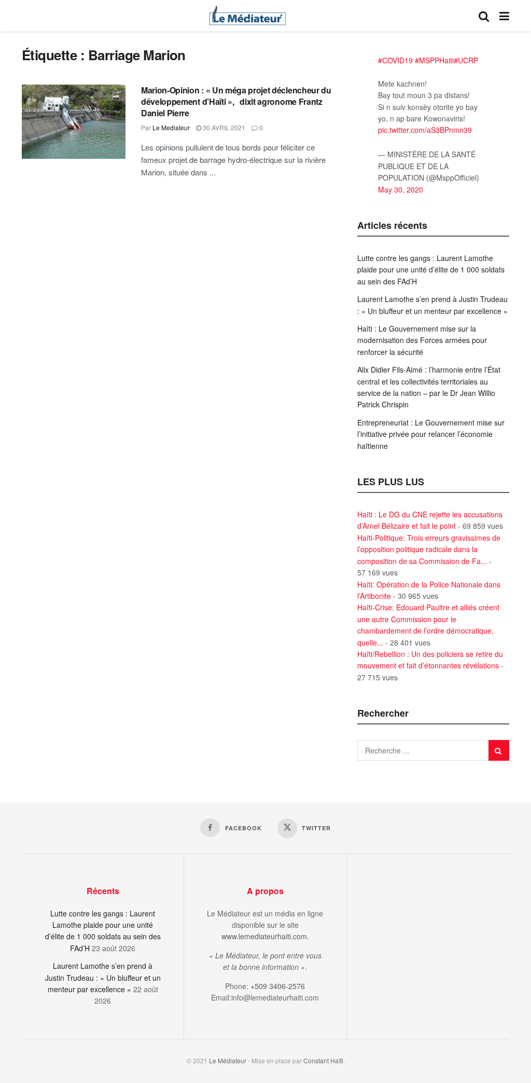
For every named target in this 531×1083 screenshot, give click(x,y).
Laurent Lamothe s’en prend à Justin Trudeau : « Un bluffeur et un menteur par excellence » (103, 977)
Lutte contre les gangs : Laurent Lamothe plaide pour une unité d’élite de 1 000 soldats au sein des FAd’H (431, 269)
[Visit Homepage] (247, 15)
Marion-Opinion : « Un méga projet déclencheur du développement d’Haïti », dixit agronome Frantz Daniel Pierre (236, 101)
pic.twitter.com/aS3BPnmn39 (425, 130)
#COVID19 (395, 60)
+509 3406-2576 (277, 986)
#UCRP (466, 60)
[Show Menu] (504, 15)
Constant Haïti (323, 1060)
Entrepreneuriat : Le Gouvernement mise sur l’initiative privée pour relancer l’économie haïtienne (431, 434)
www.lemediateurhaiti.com (264, 936)
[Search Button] (484, 15)
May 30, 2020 (400, 189)
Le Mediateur (171, 127)
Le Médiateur (227, 1060)
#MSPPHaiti (434, 60)
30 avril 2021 (223, 127)
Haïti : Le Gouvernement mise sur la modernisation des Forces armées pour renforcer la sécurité (422, 340)
